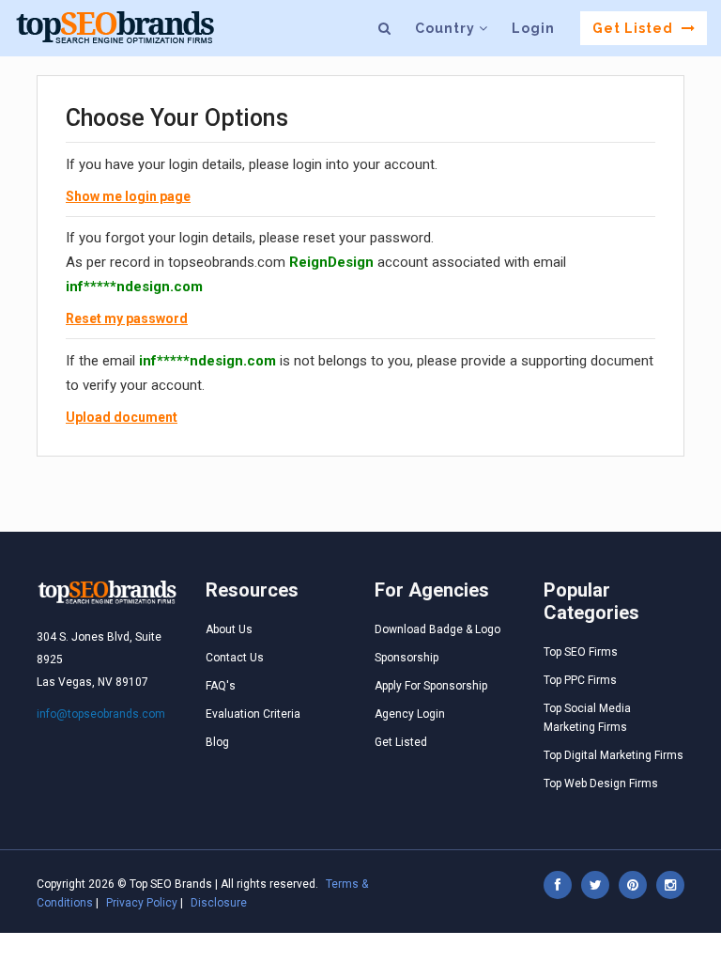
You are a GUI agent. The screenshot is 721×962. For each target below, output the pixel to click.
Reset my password (127, 318)
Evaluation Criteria (253, 714)
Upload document (121, 417)
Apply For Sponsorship (431, 685)
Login (533, 28)
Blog (217, 742)
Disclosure (219, 902)
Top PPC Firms (580, 680)
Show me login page (128, 196)
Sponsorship (406, 657)
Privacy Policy (141, 902)
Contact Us (235, 657)
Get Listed (634, 28)
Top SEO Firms (581, 652)
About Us (229, 629)
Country (447, 28)
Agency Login (410, 714)
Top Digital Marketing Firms (613, 755)
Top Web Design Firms (601, 783)
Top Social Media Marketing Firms (587, 718)
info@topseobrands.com (101, 714)
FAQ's (221, 685)
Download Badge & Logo (437, 629)
